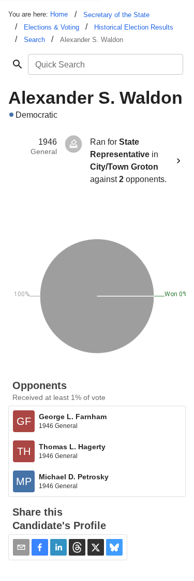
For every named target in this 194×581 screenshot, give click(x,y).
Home (59, 14)
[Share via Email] (21, 547)
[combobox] (104, 64)
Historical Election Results (133, 27)
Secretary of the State (116, 15)
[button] (40, 547)
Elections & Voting (51, 27)
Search (34, 40)
